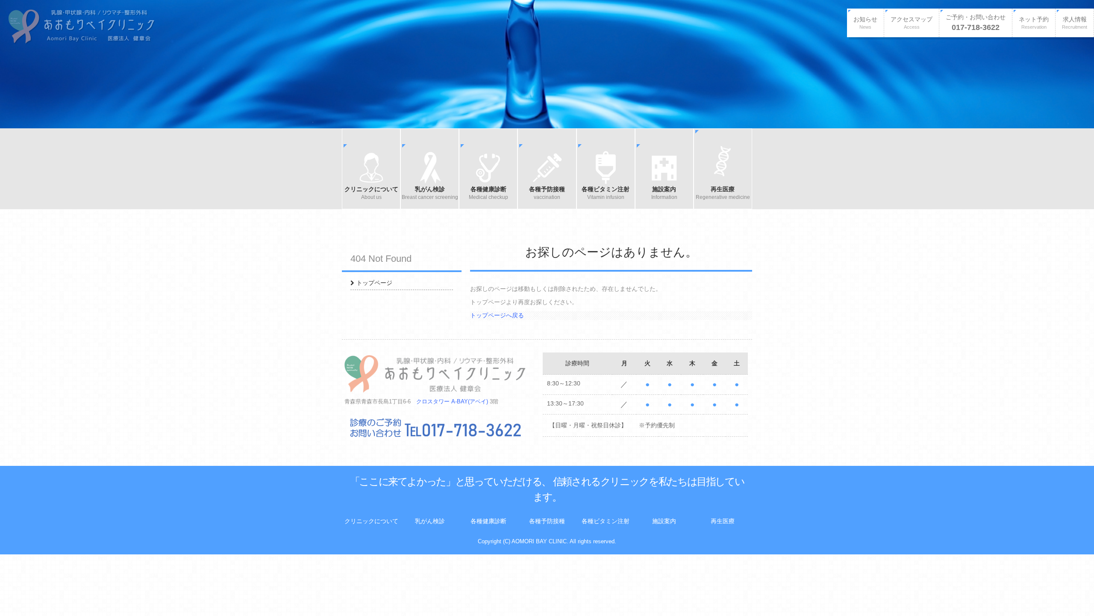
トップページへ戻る (497, 315)
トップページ (374, 282)
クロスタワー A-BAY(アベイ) (452, 402)
